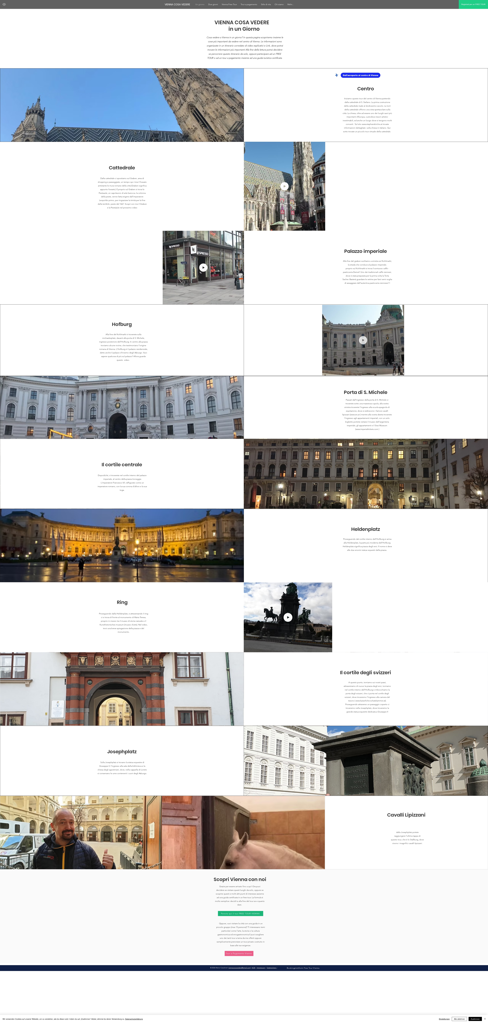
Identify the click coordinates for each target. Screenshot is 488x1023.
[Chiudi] (484, 1019)
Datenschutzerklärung (134, 1019)
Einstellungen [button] (444, 1019)
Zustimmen (475, 1019)
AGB (253, 968)
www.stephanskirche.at (372, 124)
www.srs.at (355, 414)
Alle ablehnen (459, 1019)
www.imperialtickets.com (367, 429)
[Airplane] (336, 75)
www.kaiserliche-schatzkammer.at (370, 700)
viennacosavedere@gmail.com (239, 968)
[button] (322, 228)
